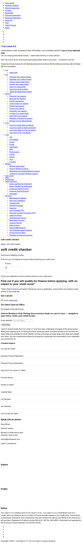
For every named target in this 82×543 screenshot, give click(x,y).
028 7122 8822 (19, 428)
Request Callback (12, 5)
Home (3, 244)
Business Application (13, 18)
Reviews (4, 501)
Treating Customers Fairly (9, 455)
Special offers (5, 469)
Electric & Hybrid (7, 384)
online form (13, 300)
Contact (8, 10)
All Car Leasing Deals (8, 474)
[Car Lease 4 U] (8, 46)
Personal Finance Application (12, 363)
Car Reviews (6, 399)
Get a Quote (9, 3)
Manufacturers (6, 472)
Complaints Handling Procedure (11, 457)
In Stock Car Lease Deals (9, 484)
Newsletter (9, 13)
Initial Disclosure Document (10, 450)
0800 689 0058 (16, 424)
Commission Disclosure (9, 448)
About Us (8, 20)
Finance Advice (7, 377)
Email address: (7, 320)
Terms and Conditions (8, 452)
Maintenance (5, 498)
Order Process (10, 25)
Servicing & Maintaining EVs (10, 494)
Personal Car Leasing (8, 477)
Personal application (13, 15)
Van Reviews (6, 406)
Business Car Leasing (8, 482)
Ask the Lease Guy (12, 8)
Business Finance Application (12, 356)
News (7, 27)
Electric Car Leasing (7, 479)
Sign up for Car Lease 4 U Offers (13, 370)
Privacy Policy (5, 460)
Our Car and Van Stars (9, 413)
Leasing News (6, 392)
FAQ (7, 22)
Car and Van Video (8, 348)
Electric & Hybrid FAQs (8, 496)
